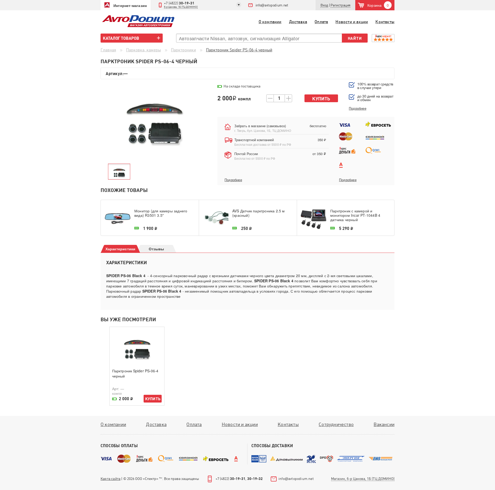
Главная (108, 49)
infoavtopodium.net (271, 5)
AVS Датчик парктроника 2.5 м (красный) (258, 213)
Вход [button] (324, 5)
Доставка (298, 21)
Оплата (321, 21)
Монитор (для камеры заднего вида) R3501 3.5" (160, 213)
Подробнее (233, 180)
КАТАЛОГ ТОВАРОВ (121, 38)
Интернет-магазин (130, 5)
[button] (340, 5)
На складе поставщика (242, 86)
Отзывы (156, 248)
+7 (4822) (181, 4)
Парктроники (183, 49)
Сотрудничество (336, 424)
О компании (270, 21)
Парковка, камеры (143, 49)
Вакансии (384, 424)
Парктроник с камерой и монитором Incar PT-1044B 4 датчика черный (355, 215)
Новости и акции (351, 21)
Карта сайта (110, 479)
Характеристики (120, 248)
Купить (321, 98)
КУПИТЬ (152, 399)
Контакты (384, 21)
